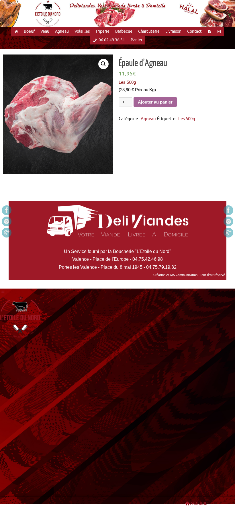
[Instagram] (6, 221)
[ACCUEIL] (16, 31)
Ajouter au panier (155, 102)
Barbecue (123, 31)
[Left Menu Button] (3, 292)
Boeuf (29, 31)
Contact (194, 31)
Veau (44, 31)
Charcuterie (149, 31)
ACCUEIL (198, 503)
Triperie (102, 31)
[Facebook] (6, 210)
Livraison (173, 31)
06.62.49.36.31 (112, 40)
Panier (136, 40)
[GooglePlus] (6, 233)
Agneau (62, 31)
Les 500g (186, 119)
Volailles (82, 31)
